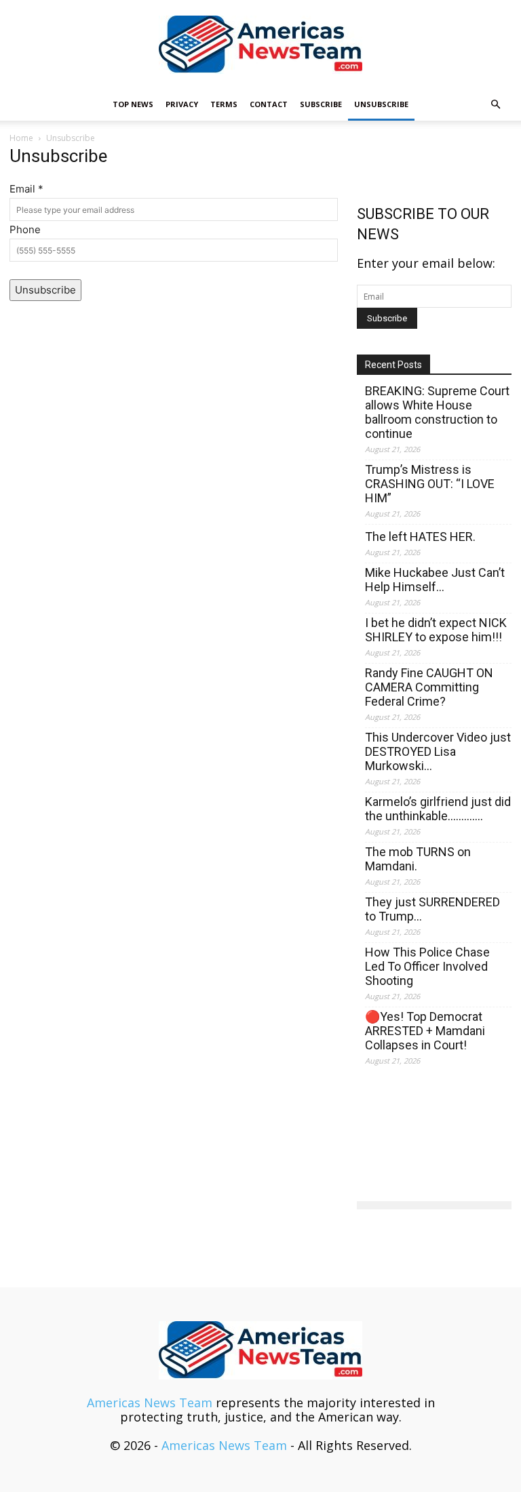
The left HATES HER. (420, 536)
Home (21, 138)
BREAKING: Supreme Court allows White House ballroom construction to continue (437, 412)
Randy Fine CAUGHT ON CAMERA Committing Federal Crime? (429, 687)
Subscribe (321, 104)
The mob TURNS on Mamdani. (418, 859)
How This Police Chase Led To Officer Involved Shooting (427, 966)
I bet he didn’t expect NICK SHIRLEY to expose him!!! (436, 630)
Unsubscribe (381, 104)
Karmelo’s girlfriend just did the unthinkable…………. (438, 808)
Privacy (182, 104)
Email (26, 188)
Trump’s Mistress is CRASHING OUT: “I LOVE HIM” (430, 483)
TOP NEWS (133, 104)
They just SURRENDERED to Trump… (432, 909)
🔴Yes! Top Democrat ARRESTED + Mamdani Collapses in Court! (425, 1030)
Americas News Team (149, 1402)
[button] (495, 104)
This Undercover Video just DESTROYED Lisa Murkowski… (438, 751)
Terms (223, 104)
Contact (269, 104)
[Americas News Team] (260, 45)
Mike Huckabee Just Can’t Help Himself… (435, 579)
